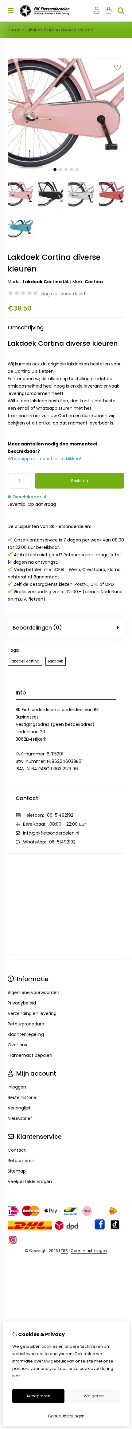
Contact (17, 1150)
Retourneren (21, 1160)
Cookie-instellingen (89, 1250)
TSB (64, 1250)
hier (16, 1376)
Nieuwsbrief (20, 1118)
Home (14, 30)
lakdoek (55, 661)
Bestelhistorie (22, 1097)
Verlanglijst (19, 1108)
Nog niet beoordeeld (63, 294)
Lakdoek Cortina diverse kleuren (59, 30)
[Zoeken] (121, 10)
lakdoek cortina (25, 661)
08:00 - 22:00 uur (67, 824)
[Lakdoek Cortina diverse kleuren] (66, 174)
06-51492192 (60, 815)
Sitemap (17, 1171)
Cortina (94, 282)
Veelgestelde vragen (30, 1181)
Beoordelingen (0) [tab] (37, 627)
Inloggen (17, 1087)
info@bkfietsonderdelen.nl (51, 833)
